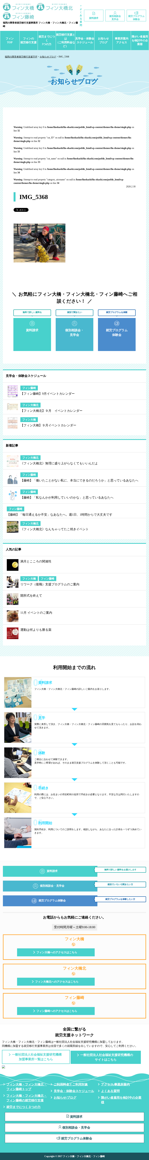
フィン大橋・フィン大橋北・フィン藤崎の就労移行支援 (26, 1098)
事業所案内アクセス (121, 40)
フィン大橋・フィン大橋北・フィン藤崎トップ (26, 1087)
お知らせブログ (103, 40)
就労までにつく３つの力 (23, 1107)
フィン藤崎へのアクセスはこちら (56, 1011)
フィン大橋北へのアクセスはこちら (57, 981)
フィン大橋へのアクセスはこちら (56, 952)
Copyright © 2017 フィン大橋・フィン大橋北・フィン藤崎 (74, 1156)
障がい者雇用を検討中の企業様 (140, 40)
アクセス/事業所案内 (115, 1084)
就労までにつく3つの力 (47, 40)
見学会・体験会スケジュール (84, 40)
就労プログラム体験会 (76, 1138)
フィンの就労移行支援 (28, 40)
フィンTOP (10, 40)
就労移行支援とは (65, 40)
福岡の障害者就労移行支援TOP (21, 56)
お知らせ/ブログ (65, 1097)
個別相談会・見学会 (76, 1127)
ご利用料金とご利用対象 (71, 1084)
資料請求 (76, 1116)
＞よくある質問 (81, 15)
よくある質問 (110, 1091)
